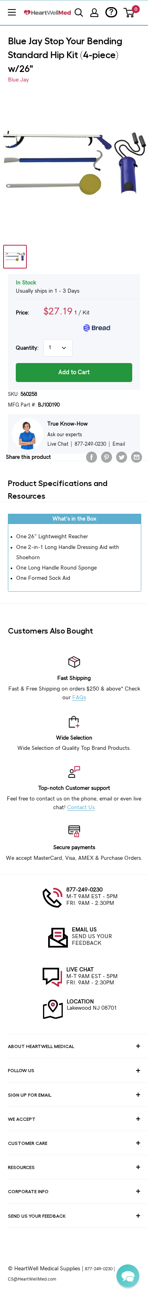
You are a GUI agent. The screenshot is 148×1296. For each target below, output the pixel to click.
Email (118, 444)
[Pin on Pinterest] (106, 457)
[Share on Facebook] (91, 457)
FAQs (79, 697)
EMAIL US (84, 930)
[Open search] (79, 12)
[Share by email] (136, 457)
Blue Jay (18, 80)
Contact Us (81, 807)
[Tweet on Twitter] (121, 457)
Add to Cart (74, 372)
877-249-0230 (84, 890)
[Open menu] (12, 12)
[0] (129, 12)
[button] (127, 1275)
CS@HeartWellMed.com (32, 1279)
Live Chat (57, 444)
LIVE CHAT (80, 969)
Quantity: (27, 348)
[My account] (94, 12)
